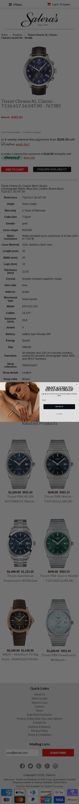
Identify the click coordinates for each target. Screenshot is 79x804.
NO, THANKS (59, 414)
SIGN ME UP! (59, 406)
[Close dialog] (76, 384)
